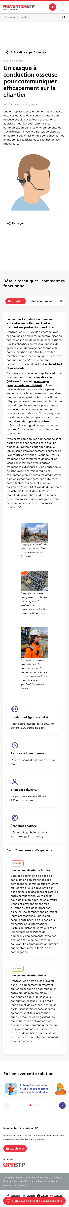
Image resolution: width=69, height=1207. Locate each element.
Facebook (15, 1195)
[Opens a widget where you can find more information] (34, 1201)
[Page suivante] (62, 1105)
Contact (8, 1181)
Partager (18, 223)
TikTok (44, 1195)
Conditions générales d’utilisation (43, 1177)
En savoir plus (15, 1148)
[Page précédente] (6, 1105)
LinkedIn (31, 1195)
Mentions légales (12, 1177)
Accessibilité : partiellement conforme (36, 1181)
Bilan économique (41, 301)
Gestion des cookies (14, 1185)
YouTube (58, 1195)
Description (15, 301)
